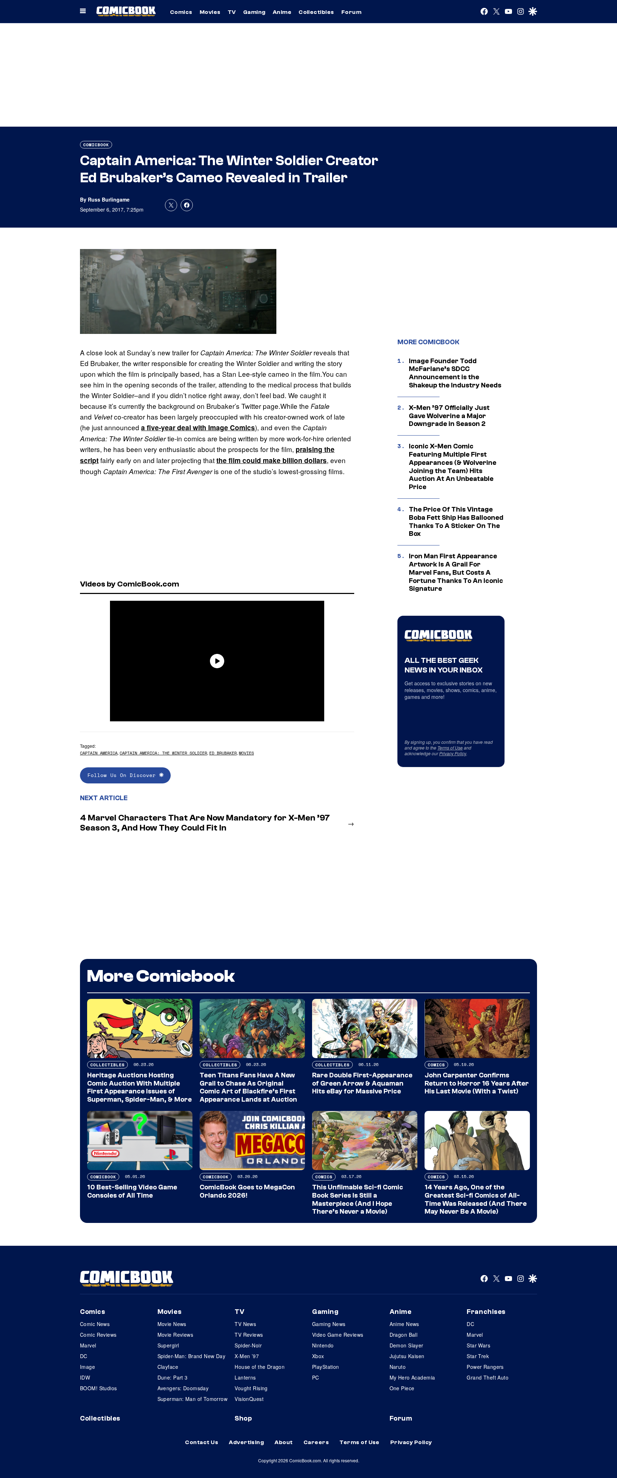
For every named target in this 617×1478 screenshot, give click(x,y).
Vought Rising (251, 1388)
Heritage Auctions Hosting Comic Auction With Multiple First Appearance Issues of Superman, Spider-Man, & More (139, 1087)
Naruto (398, 1366)
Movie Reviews (175, 1334)
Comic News (95, 1323)
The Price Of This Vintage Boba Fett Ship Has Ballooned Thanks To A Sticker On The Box (456, 522)
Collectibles (316, 12)
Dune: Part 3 (172, 1377)
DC (83, 1356)
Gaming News (329, 1323)
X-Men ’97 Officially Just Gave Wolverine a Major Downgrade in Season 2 (449, 416)
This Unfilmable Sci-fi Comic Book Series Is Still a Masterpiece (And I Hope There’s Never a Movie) (357, 1199)
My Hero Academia (412, 1377)
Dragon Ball (404, 1334)
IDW (85, 1377)
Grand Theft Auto (487, 1377)
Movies (210, 12)
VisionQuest (249, 1398)
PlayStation (325, 1366)
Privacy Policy (452, 753)
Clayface (167, 1366)
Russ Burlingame (109, 199)
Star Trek (478, 1356)
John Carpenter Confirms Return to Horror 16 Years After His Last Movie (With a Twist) (477, 1083)
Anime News (404, 1323)
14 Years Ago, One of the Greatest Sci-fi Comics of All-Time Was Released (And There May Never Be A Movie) (476, 1199)
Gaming (254, 12)
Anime (282, 12)
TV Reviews (249, 1334)
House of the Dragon (260, 1366)
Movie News (171, 1323)
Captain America (98, 753)
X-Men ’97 (247, 1356)
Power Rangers (485, 1366)
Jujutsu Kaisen (407, 1356)
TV (232, 12)
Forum (351, 12)
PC (315, 1377)
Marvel (88, 1345)
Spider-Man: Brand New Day (191, 1356)
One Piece (402, 1388)
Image (87, 1366)
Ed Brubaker (223, 753)
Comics (181, 12)
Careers (316, 1442)
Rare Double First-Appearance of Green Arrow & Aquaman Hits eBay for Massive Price (362, 1083)
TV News (245, 1323)
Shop (243, 1418)
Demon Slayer (406, 1345)
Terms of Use (450, 748)
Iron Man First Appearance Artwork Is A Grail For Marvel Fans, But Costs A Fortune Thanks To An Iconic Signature (456, 572)
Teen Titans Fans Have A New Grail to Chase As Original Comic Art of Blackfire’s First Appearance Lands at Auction (248, 1087)
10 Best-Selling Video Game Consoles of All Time (132, 1191)
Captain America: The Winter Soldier (163, 753)
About (283, 1442)
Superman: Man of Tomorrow (192, 1398)
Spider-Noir (248, 1345)
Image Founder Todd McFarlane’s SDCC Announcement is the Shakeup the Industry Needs (455, 373)
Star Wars (478, 1345)
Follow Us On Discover (123, 775)
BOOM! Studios (98, 1388)
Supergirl (168, 1345)
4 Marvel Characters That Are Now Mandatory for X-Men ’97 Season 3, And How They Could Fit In (205, 823)
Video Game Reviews (337, 1334)
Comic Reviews (98, 1334)
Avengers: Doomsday (183, 1388)
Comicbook (96, 145)
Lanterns (245, 1377)
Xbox (318, 1356)
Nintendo (322, 1345)
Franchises (486, 1312)
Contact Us (201, 1442)
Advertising (246, 1442)
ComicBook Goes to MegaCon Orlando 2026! (247, 1191)
